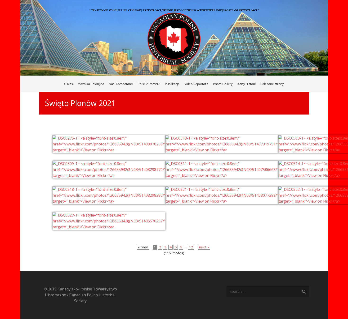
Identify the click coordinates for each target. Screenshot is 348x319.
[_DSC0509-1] (109, 175)
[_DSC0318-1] (221, 150)
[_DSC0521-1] (221, 201)
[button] (286, 84)
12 (191, 247)
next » (204, 247)
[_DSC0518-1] (109, 201)
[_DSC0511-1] (221, 175)
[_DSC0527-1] (109, 227)
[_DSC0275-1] (109, 150)
